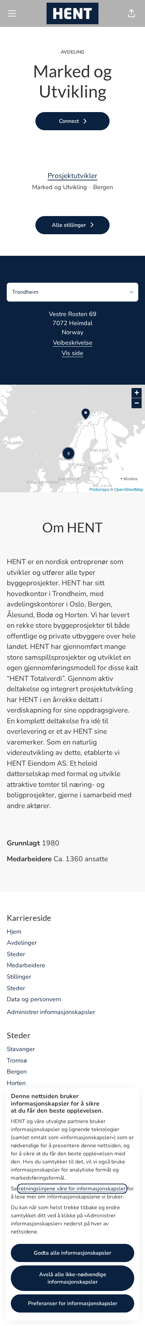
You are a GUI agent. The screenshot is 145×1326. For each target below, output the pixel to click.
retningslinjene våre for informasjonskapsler (72, 1188)
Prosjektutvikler (72, 175)
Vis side (72, 353)
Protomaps (99, 489)
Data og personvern (34, 999)
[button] (131, 13)
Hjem (14, 932)
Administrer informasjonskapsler (51, 1012)
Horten (16, 1083)
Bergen (17, 1072)
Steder (16, 954)
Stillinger (19, 977)
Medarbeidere (26, 965)
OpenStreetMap (128, 489)
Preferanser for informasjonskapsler (72, 1303)
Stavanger (21, 1049)
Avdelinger (22, 943)
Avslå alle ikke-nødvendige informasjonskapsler (72, 1278)
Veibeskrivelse (72, 343)
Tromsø (17, 1060)
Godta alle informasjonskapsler (72, 1253)
